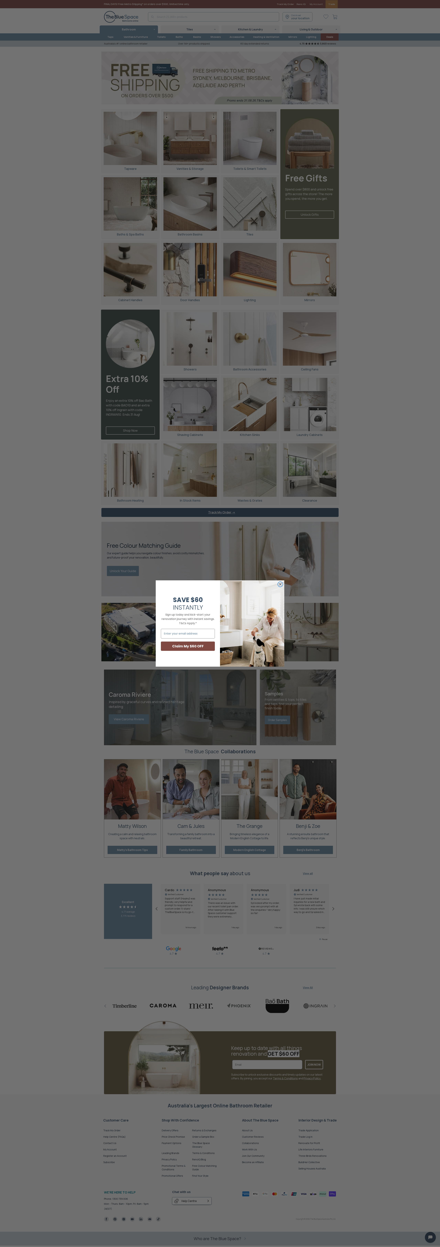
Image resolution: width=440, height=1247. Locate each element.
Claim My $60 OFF (188, 646)
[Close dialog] (280, 584)
